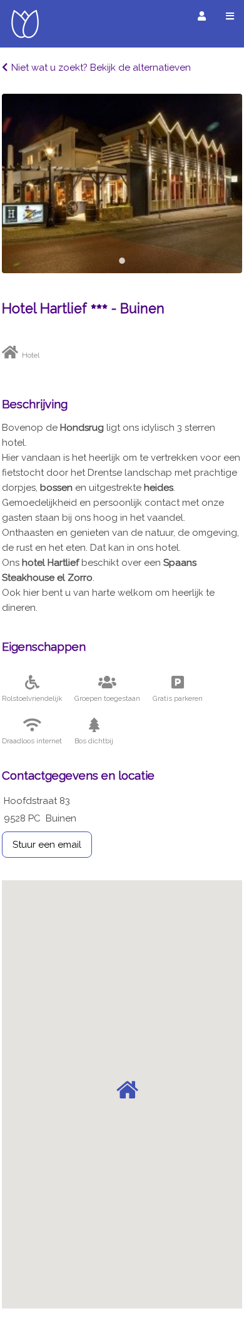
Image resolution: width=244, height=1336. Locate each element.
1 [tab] (122, 260)
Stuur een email (47, 844)
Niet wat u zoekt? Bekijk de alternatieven (101, 67)
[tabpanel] (122, 183)
